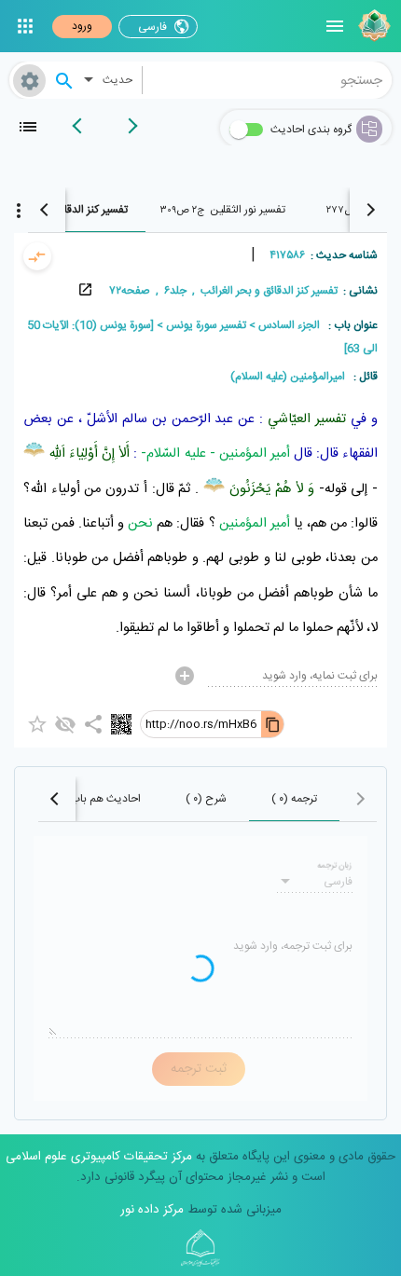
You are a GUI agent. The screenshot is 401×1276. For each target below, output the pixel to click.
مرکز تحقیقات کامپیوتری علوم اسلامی (99, 1156)
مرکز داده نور (152, 1210)
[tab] (222, 209)
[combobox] (268, 80)
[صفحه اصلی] (372, 26)
